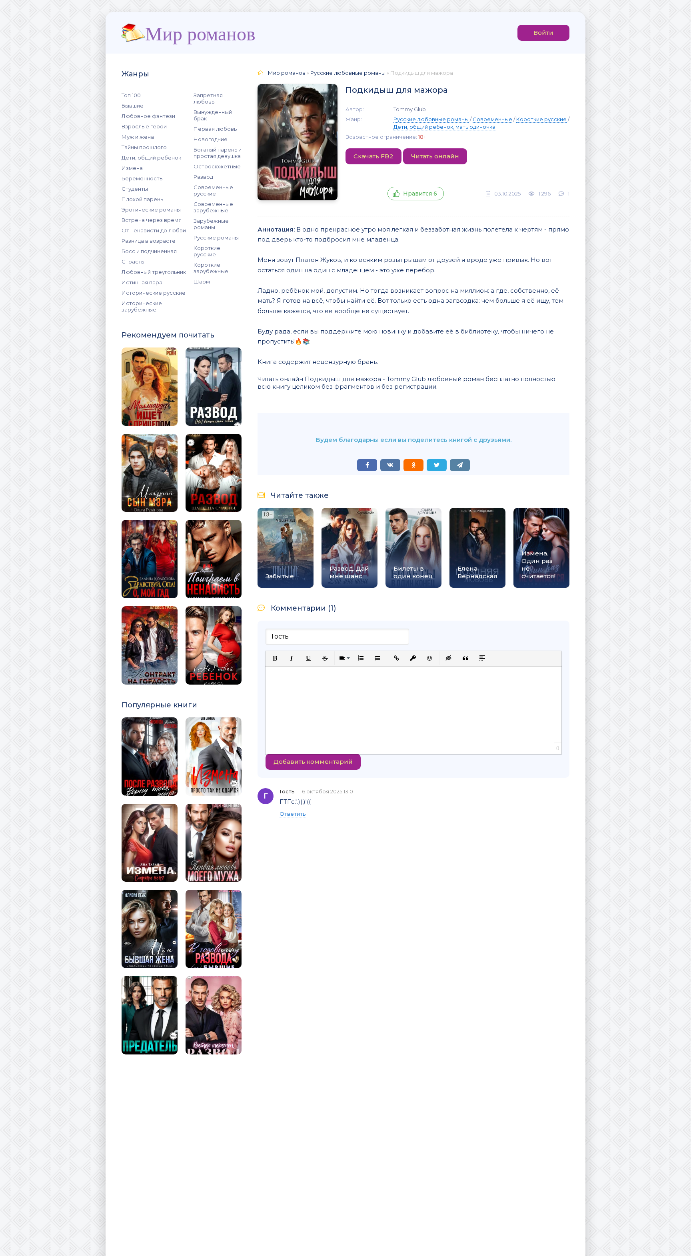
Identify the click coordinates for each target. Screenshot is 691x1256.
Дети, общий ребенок (151, 157)
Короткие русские (207, 251)
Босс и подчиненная (149, 251)
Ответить (293, 814)
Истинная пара (142, 282)
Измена (132, 168)
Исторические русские (154, 293)
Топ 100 (131, 95)
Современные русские (213, 190)
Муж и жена (138, 137)
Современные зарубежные (213, 207)
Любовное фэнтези (148, 116)
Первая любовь (215, 129)
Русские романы (216, 237)
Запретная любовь (208, 98)
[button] (274, 658)
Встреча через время (152, 220)
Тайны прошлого (144, 147)
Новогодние (211, 139)
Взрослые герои (144, 126)
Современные (492, 119)
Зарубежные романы (211, 224)
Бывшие (133, 105)
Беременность (142, 178)
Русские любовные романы (431, 119)
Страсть (133, 261)
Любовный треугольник (154, 272)
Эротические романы (151, 209)
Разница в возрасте (149, 241)
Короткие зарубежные (211, 268)
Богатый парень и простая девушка (218, 152)
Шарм (202, 281)
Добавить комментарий (313, 761)
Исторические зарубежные (142, 306)
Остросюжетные (217, 166)
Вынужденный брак (213, 115)
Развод (203, 177)
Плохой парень (142, 199)
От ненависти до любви (154, 230)
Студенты (135, 189)
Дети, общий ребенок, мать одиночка (444, 127)
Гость (287, 791)
